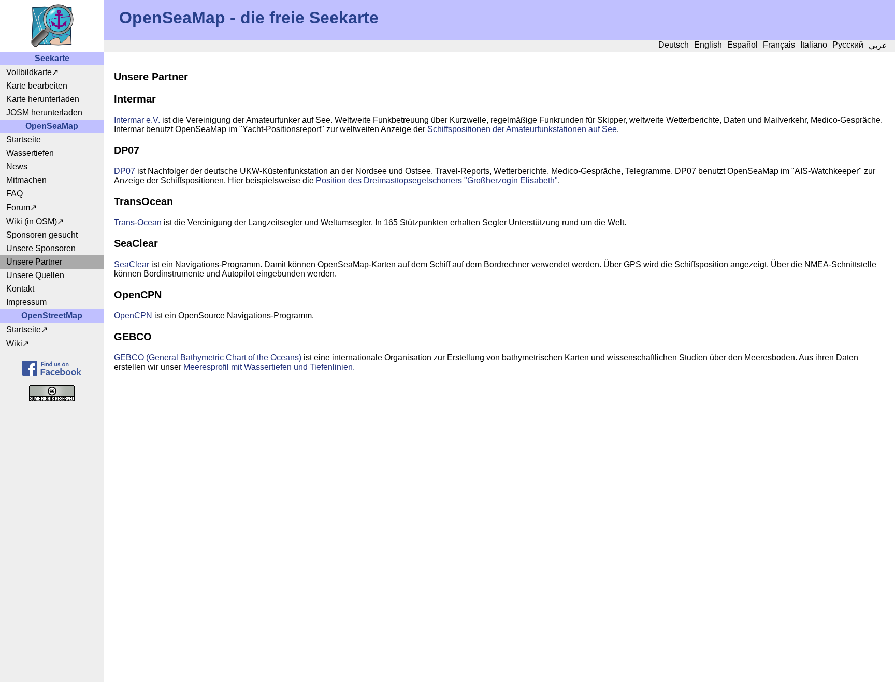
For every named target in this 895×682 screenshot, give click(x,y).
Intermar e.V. (137, 119)
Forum (18, 207)
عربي (878, 45)
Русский (847, 44)
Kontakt (20, 288)
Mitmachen (26, 180)
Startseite (23, 139)
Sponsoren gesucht (42, 234)
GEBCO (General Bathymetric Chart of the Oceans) (207, 357)
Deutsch (673, 44)
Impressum (26, 302)
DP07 (124, 171)
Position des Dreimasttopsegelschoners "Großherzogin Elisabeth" (437, 180)
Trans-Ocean (138, 222)
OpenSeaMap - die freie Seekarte (249, 17)
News (16, 166)
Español (742, 44)
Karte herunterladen (42, 99)
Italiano (813, 44)
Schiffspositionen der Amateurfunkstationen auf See (522, 129)
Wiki (14, 343)
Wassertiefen (30, 153)
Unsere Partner (34, 261)
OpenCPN (133, 315)
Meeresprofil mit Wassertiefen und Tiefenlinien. (269, 366)
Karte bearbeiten (36, 85)
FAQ (14, 193)
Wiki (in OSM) (31, 221)
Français (779, 44)
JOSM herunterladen (44, 112)
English (708, 44)
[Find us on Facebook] (51, 368)
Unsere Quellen (35, 275)
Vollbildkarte (29, 72)
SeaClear (131, 264)
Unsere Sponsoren (41, 248)
